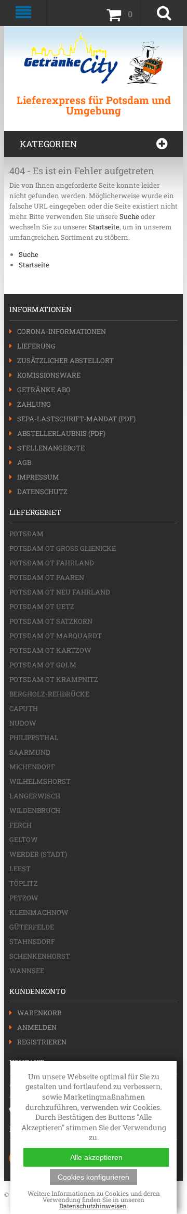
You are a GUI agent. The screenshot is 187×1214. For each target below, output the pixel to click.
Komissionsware (49, 375)
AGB (24, 462)
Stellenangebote (51, 448)
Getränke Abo (44, 389)
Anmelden (37, 1027)
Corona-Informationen (61, 331)
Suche (129, 216)
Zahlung (34, 404)
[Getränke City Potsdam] (93, 58)
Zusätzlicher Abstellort (65, 360)
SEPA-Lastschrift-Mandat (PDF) (76, 418)
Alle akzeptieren (96, 1157)
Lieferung (36, 346)
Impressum (38, 477)
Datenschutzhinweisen (93, 1206)
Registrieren (41, 1042)
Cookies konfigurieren (93, 1177)
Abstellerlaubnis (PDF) (61, 433)
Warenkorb (39, 1012)
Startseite (104, 226)
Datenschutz (42, 491)
